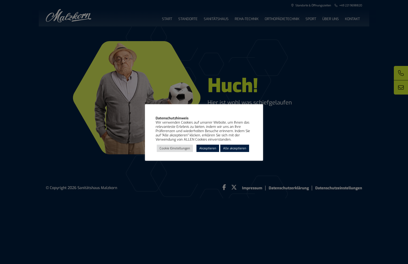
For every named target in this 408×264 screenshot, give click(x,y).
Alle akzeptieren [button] (234, 148)
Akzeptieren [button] (207, 148)
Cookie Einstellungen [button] (175, 148)
